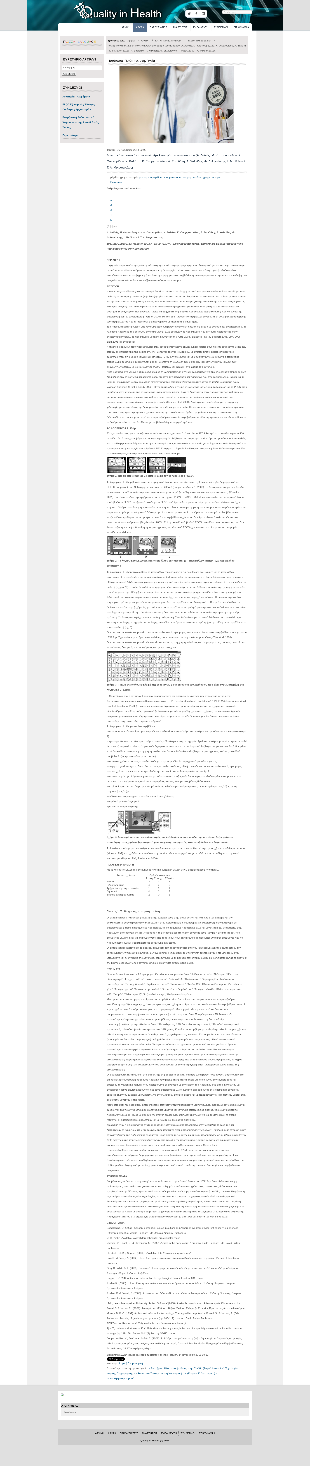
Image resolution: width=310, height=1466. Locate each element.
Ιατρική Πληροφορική (131, 1363)
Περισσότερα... (71, 135)
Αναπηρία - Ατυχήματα (76, 96)
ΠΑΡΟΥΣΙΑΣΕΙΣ (158, 27)
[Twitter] (189, 13)
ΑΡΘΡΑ (140, 27)
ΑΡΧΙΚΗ (125, 27)
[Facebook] (196, 13)
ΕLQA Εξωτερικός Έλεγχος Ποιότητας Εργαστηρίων (78, 107)
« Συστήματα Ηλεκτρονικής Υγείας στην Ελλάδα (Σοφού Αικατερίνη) (186, 1368)
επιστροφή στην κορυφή (120, 1378)
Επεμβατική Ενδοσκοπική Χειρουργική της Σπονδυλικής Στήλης (80, 122)
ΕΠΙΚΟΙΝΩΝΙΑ (241, 27)
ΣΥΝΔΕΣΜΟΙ (221, 27)
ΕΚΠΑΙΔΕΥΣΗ (200, 27)
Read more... (71, 1412)
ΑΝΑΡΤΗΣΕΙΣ (180, 27)
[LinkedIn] (203, 13)
